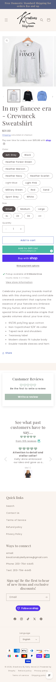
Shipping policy (39, 675)
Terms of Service (16, 520)
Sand (46, 189)
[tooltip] (51, 251)
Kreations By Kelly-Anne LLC (26, 667)
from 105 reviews (26, 441)
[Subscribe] (46, 597)
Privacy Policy (14, 534)
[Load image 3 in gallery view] (42, 96)
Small (9, 209)
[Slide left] (3, 96)
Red (33, 189)
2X (17, 216)
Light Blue (13, 183)
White (30, 196)
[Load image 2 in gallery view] (28, 96)
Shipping (6, 135)
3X (28, 216)
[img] (28, 437)
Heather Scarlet (39, 175)
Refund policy (14, 527)
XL (7, 216)
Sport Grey (12, 196)
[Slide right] (52, 96)
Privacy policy (41, 670)
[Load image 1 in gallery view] (14, 96)
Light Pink (31, 182)
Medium (25, 209)
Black (28, 154)
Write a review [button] (28, 397)
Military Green (14, 189)
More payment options (28, 265)
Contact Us (12, 513)
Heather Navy (14, 175)
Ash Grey (11, 154)
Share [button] (8, 352)
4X (41, 216)
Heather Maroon (15, 168)
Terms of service (20, 675)
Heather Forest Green (19, 161)
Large (41, 209)
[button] (6, 20)
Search (10, 506)
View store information (19, 282)
